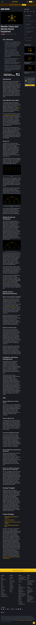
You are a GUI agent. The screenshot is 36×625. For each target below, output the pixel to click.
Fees (28, 593)
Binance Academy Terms (29, 620)
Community (2, 589)
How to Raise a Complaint (31, 601)
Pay (10, 579)
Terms (2, 584)
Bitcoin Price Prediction (22, 593)
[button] (33, 1)
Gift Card (11, 584)
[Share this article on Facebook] (27, 11)
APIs (28, 594)
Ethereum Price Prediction (22, 594)
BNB (28, 579)
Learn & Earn (20, 586)
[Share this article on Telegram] (30, 11)
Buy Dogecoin (21, 601)
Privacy (2, 585)
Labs (19, 580)
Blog (1, 588)
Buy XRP (20, 600)
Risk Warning (3, 590)
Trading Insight (29, 583)
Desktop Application (4, 594)
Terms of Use (19, 620)
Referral (28, 578)
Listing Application (21, 578)
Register (30, 1)
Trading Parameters (30, 597)
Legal (2, 583)
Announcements (3, 579)
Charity (11, 591)
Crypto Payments (12, 580)
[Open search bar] (27, 2)
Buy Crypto (11, 578)
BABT (10, 589)
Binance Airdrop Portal (30, 598)
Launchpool (11, 585)
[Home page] (15, 1)
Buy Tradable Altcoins (22, 604)
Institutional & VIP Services (22, 579)
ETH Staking (11, 588)
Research (11, 590)
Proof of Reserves (29, 584)
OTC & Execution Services (31, 580)
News (2, 580)
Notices (2, 591)
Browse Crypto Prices (22, 587)
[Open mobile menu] (34, 2)
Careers (2, 578)
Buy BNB (20, 599)
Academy (11, 583)
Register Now (30, 85)
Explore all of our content (17, 570)
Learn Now (24, 4)
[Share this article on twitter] (24, 11)
